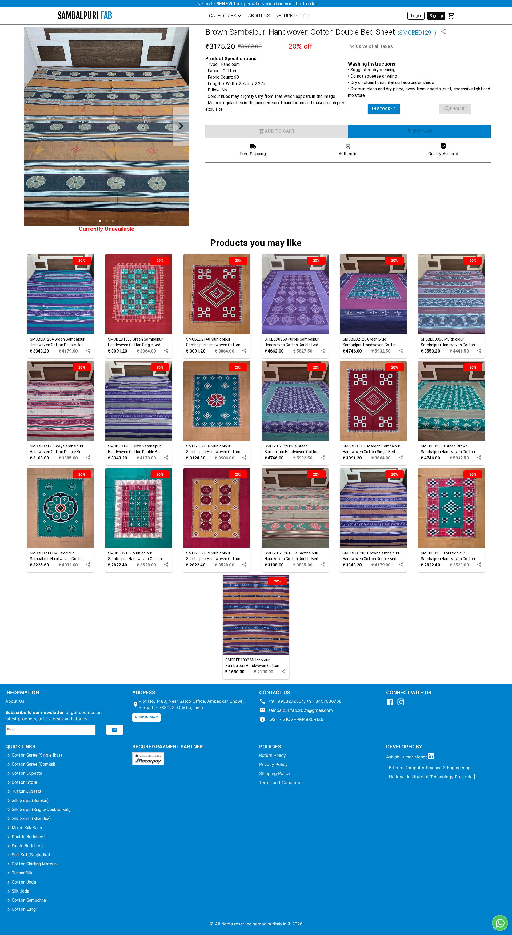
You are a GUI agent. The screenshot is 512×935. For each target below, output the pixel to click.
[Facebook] (391, 704)
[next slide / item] (180, 126)
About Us (14, 701)
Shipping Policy (274, 773)
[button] (100, 221)
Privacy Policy (273, 764)
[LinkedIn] (432, 757)
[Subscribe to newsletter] (114, 730)
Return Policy (272, 755)
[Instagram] (402, 704)
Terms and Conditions (281, 782)
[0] (451, 16)
